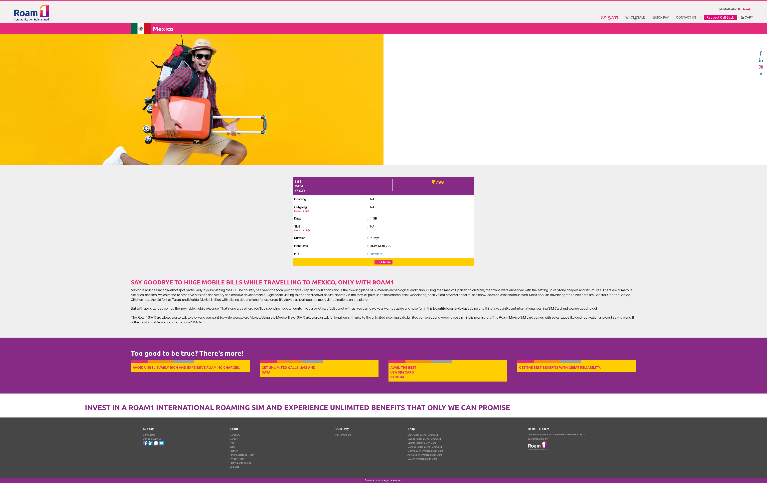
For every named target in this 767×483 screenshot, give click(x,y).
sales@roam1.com (538, 438)
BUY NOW (383, 262)
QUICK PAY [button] (660, 17)
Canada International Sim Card (424, 446)
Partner (234, 450)
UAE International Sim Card (422, 458)
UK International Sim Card (421, 442)
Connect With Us (152, 438)
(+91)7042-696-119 (734, 9)
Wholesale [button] (635, 17)
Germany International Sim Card (425, 450)
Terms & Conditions (240, 462)
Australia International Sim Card (424, 454)
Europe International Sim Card (424, 438)
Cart (748, 17)
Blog (232, 446)
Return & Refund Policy (242, 454)
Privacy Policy (237, 458)
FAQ (232, 442)
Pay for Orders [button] (343, 434)
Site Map (234, 466)
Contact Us (686, 17)
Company (235, 434)
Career (233, 438)
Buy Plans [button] (609, 17)
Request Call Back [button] (720, 17)
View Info (376, 253)
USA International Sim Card (422, 434)
